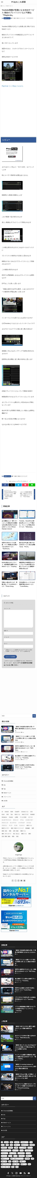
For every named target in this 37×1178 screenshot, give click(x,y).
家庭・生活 (4, 831)
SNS (7, 814)
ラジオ (15, 825)
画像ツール (23, 831)
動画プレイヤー (5, 828)
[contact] (24, 881)
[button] (5, 484)
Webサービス (7, 18)
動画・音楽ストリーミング (19, 18)
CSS (31, 811)
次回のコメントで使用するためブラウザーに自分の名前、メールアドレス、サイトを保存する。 (19, 650)
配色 (13, 836)
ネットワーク (13, 822)
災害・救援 (15, 831)
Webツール (17, 814)
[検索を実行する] (34, 716)
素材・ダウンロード (6, 833)
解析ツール (24, 833)
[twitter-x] (15, 881)
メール (6, 637)
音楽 (17, 836)
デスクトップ (5, 822)
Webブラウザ (25, 814)
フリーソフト (7, 796)
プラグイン (4, 825)
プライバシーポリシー (25, 1175)
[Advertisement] (18, 111)
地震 (33, 828)
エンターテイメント (6, 820)
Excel (3, 814)
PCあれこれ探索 (18, 2)
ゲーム (21, 820)
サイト (5, 643)
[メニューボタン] (2, 2)
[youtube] (21, 881)
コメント (7, 608)
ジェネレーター (29, 820)
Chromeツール (24, 811)
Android (7, 811)
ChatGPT (17, 811)
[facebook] (13, 881)
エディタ (30, 817)
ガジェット (15, 820)
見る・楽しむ (16, 833)
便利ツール (29, 825)
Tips (4, 789)
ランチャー (22, 825)
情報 (10, 831)
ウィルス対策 (23, 817)
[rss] (24, 1173)
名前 (6, 630)
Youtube (11, 817)
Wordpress (4, 817)
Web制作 (32, 814)
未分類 (5, 800)
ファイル (29, 822)
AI (2, 811)
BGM (12, 811)
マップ (10, 825)
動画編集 (28, 828)
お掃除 (16, 817)
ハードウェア (21, 822)
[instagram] (18, 881)
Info (4, 785)
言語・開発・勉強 (6, 836)
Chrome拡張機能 (8, 781)
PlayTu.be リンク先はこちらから (12, 86)
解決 (30, 833)
